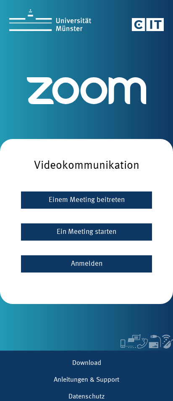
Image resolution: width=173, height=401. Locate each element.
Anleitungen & (86, 380)
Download (86, 363)
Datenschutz (86, 396)
